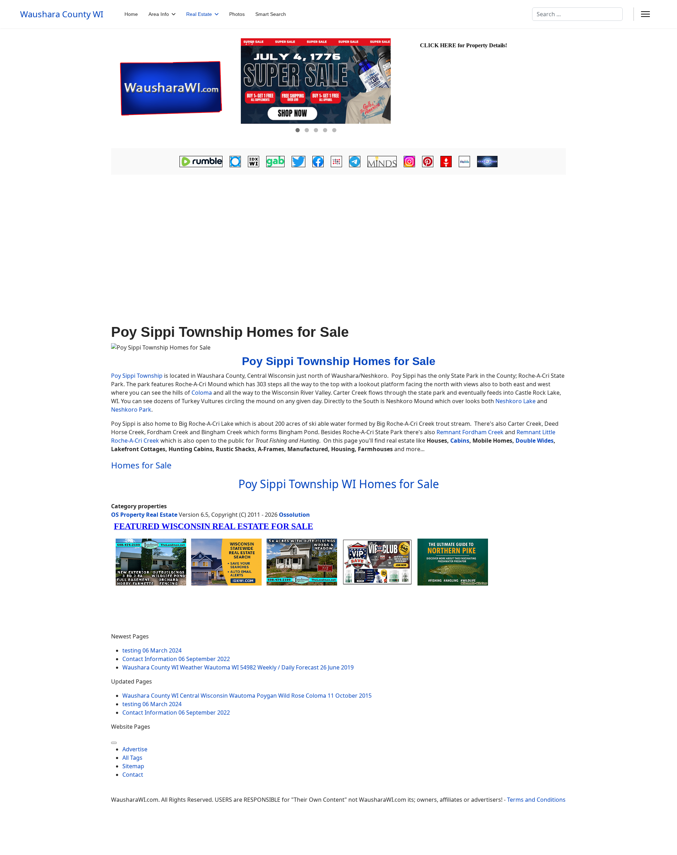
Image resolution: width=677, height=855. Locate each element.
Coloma (201, 392)
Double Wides (535, 440)
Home (131, 14)
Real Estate (199, 14)
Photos (237, 14)
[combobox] (577, 14)
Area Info (158, 14)
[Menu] (645, 14)
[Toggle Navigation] (114, 743)
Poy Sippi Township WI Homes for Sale (338, 483)
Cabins (459, 440)
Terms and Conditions (536, 800)
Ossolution (294, 515)
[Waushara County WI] (175, 88)
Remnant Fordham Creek (470, 432)
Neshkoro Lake (515, 401)
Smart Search (270, 14)
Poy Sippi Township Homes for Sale (338, 361)
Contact (132, 774)
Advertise (134, 749)
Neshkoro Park (131, 409)
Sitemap (133, 766)
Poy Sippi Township (137, 376)
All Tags (132, 758)
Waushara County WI (61, 14)
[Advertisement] (338, 235)
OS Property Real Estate (144, 515)
